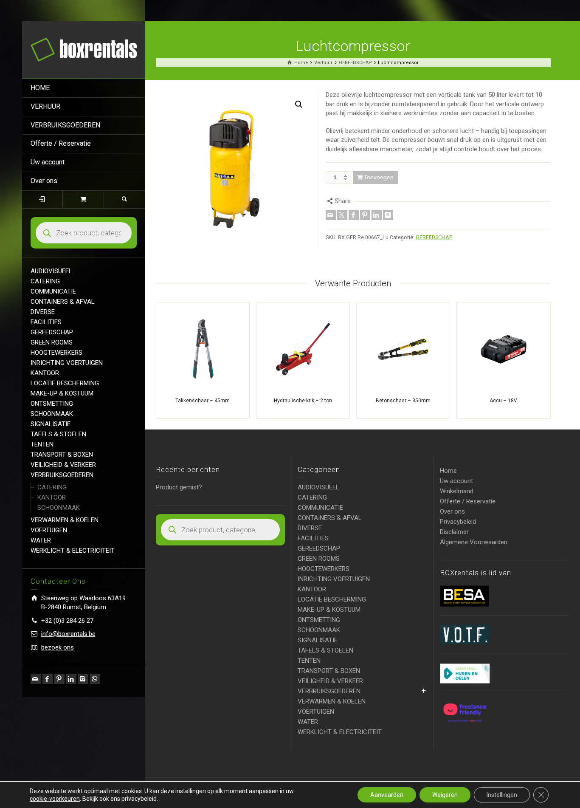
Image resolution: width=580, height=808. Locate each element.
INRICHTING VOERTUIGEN (67, 363)
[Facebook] (47, 679)
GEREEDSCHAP (52, 332)
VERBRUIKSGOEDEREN (65, 125)
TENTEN (42, 444)
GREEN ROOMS (52, 342)
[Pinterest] (59, 679)
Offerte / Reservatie (61, 143)
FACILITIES (46, 322)
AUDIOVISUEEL (51, 271)
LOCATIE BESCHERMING (65, 383)
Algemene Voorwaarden (473, 542)
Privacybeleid (458, 521)
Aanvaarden (386, 794)
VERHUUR (45, 106)
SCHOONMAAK (52, 414)
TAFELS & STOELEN (58, 434)
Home (448, 471)
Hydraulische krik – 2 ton (303, 401)
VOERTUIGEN (49, 530)
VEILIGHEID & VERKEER (63, 465)
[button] (299, 104)
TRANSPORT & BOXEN (62, 454)
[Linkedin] (71, 679)
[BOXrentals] (84, 49)
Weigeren (445, 794)
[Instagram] (83, 679)
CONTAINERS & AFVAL (63, 301)
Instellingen (502, 794)
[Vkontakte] (388, 215)
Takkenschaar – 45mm (202, 401)
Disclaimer (454, 532)
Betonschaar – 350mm (403, 401)
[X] (342, 215)
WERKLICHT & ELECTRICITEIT (73, 550)
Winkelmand (456, 491)
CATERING (45, 281)
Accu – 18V (503, 401)
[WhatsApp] (95, 679)
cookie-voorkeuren (55, 798)
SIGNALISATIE (50, 424)
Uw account (48, 162)
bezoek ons (57, 647)
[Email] (36, 679)
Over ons (44, 181)
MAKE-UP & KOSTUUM (62, 393)
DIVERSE (43, 312)
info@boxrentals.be (68, 634)
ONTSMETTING (52, 403)
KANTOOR (45, 373)
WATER (41, 540)
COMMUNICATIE (53, 291)
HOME (40, 88)
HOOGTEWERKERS (56, 352)
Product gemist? (179, 487)
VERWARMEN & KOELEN (65, 520)
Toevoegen (379, 177)
